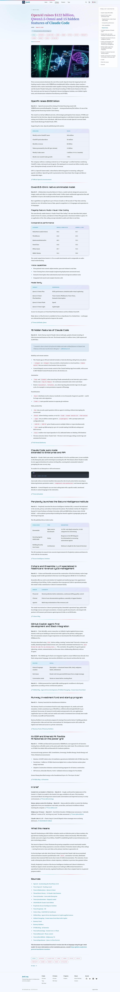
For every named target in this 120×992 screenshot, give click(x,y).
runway (41, 38)
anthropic (41, 35)
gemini (63, 35)
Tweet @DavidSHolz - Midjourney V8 (44, 937)
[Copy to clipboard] (87, 476)
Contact (76, 980)
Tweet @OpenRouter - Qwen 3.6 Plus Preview (46, 940)
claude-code (50, 35)
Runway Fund (37, 729)
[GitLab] (90, 978)
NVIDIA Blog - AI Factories (40, 779)
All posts (44, 978)
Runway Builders (48, 729)
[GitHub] (86, 978)
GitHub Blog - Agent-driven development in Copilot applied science (53, 915)
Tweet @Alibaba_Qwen (40, 322)
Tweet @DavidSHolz (78, 814)
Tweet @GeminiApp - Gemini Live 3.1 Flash (46, 931)
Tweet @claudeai (38, 494)
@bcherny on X (65, 349)
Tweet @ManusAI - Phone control (43, 934)
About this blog (77, 978)
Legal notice (95, 989)
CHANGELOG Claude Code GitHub (43, 902)
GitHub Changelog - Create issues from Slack (72, 690)
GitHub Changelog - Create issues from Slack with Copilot (50, 918)
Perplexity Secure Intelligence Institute (45, 906)
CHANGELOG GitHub (45, 821)
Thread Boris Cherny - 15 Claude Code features (47, 893)
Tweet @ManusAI (52, 808)
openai (34, 35)
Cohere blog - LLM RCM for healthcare (44, 912)
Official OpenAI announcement (42, 179)
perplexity (84, 35)
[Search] (86, 2)
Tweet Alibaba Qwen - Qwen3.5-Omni (44, 890)
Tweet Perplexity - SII (39, 909)
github (70, 35)
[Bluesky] (96, 978)
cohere (34, 38)
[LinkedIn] (93, 978)
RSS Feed (44, 983)
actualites (54, 38)
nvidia (47, 38)
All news (54, 978)
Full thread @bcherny (39, 442)
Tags (69, 2)
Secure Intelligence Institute (41, 558)
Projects (63, 2)
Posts (51, 2)
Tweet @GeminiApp (48, 799)
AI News (57, 2)
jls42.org (25, 976)
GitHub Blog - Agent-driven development (45, 690)
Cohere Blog (36, 616)
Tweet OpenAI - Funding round (42, 887)
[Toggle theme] (89, 2)
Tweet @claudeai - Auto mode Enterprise (45, 896)
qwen (57, 35)
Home (46, 2)
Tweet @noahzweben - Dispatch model (44, 899)
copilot (76, 35)
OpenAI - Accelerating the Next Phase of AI (46, 884)
